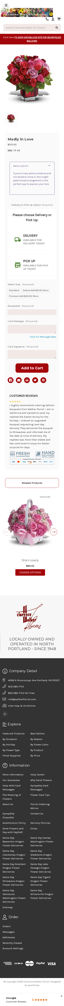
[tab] (32, 240)
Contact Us (36, 813)
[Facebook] (10, 380)
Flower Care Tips (40, 794)
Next (53, 531)
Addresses (9, 937)
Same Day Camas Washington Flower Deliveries (41, 841)
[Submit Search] (57, 27)
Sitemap (8, 907)
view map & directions (21, 705)
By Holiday (9, 744)
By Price (35, 755)
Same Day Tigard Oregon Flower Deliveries (40, 881)
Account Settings (13, 948)
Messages (9, 931)
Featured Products (14, 733)
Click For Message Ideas (43, 336)
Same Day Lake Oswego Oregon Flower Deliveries (40, 868)
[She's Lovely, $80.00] (30, 523)
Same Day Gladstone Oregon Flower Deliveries (41, 854)
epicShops (34, 985)
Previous (7, 531)
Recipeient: (21, 306)
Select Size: (21, 284)
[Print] (27, 380)
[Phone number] (48, 19)
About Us (8, 804)
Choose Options (32, 572)
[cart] (59, 19)
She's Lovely (30, 560)
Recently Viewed (12, 942)
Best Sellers (37, 733)
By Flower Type (11, 750)
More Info (46, 496)
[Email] (19, 380)
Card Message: (22, 321)
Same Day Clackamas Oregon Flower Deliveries (14, 854)
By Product (36, 750)
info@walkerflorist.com (22, 699)
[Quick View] (48, 496)
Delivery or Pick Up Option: (32, 204)
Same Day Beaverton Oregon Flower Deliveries (13, 841)
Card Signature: (23, 346)
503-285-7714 (16, 686)
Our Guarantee (11, 780)
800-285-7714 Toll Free (21, 693)
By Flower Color (39, 744)
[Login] (54, 19)
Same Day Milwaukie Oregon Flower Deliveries (13, 881)
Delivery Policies (40, 822)
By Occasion (10, 739)
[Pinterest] (43, 380)
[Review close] (61, 996)
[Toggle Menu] (6, 5)
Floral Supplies (12, 755)
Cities (33, 828)
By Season (36, 739)
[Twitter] (35, 380)
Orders (7, 926)
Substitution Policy (14, 822)
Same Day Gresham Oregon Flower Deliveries (14, 868)
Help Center (37, 774)
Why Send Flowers (41, 780)
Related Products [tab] (32, 482)
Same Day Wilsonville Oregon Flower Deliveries (41, 894)
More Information (13, 774)
